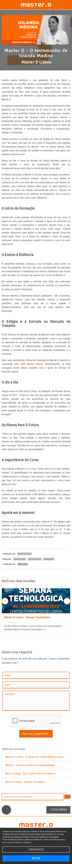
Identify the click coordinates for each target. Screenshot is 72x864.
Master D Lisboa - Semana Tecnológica (27, 617)
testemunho (49, 559)
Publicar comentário (35, 733)
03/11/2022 (22, 564)
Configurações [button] (36, 849)
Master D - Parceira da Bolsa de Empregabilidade (30, 765)
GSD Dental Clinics (31, 363)
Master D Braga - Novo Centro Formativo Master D (30, 773)
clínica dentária (34, 559)
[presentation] (5, 601)
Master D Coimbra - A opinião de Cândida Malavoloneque (34, 756)
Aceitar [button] (36, 858)
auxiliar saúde (19, 559)
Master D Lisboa (24, 554)
